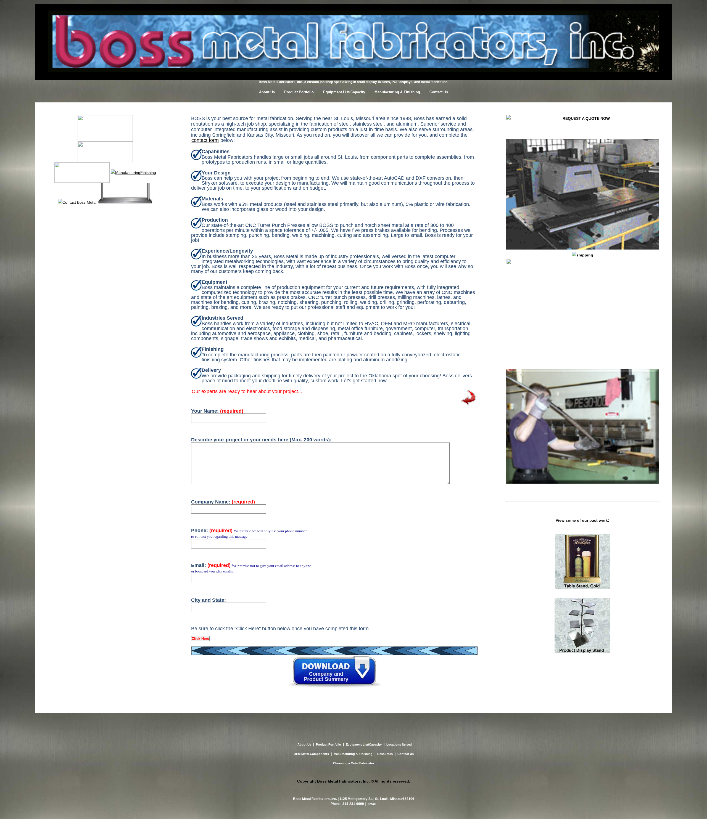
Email (372, 803)
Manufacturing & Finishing (397, 92)
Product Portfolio (299, 92)
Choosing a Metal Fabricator (353, 763)
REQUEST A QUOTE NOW (586, 118)
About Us (267, 92)
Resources (385, 754)
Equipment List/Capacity (344, 92)
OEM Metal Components (311, 754)
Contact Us (438, 92)
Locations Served (399, 744)
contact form (205, 140)
